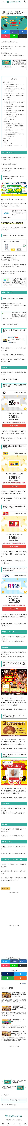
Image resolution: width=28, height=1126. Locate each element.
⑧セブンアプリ (8, 143)
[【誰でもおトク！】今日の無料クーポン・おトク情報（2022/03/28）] (17, 600)
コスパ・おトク (6, 888)
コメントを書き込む (14, 1100)
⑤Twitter (6, 121)
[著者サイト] (7, 974)
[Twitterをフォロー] (20, 974)
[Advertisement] (14, 908)
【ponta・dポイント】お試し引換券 (14, 93)
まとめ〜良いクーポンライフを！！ (13, 145)
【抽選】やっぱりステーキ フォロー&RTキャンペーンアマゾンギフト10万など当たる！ (15, 125)
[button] (25, 523)
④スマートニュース (9, 119)
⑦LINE (6, 140)
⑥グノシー (7, 138)
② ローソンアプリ (8, 91)
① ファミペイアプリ (9, 82)
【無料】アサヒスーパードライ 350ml (15, 88)
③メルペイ (7, 99)
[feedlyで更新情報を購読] (7, 978)
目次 (12, 79)
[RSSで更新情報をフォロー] (20, 978)
